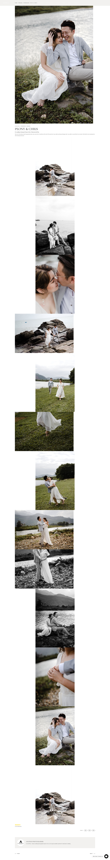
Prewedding (23, 126)
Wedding (28, 126)
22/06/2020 (17, 126)
